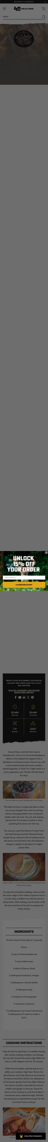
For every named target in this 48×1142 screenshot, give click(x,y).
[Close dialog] (46, 553)
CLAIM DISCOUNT (24, 584)
